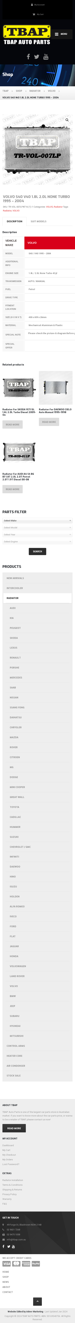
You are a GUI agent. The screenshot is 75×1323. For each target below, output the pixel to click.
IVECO (13, 916)
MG (11, 767)
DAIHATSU (16, 717)
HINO (13, 876)
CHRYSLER (16, 727)
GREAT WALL (17, 797)
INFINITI (14, 856)
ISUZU (13, 886)
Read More (14, 1128)
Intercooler (15, 588)
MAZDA (14, 737)
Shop (5, 1277)
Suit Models (38, 221)
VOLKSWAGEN (18, 966)
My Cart (6, 1150)
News (5, 1282)
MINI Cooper (17, 787)
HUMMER (15, 827)
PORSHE (14, 667)
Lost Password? (10, 1164)
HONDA (14, 956)
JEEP (12, 1006)
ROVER (14, 747)
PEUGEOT (15, 628)
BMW (13, 996)
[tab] (14, 221)
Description (14, 221)
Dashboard (8, 1145)
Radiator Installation (12, 1180)
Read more (12, 424)
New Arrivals (15, 578)
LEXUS (13, 647)
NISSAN (14, 697)
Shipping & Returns (12, 1189)
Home (5, 1272)
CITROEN (15, 757)
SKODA (14, 638)
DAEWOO (15, 866)
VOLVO (49, 206)
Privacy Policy (9, 1194)
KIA (12, 618)
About (6, 1287)
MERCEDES (16, 677)
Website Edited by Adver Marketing (25, 1311)
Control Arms (16, 1045)
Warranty (7, 1199)
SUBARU (14, 1016)
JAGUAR (14, 946)
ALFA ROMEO (17, 906)
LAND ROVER (17, 976)
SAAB (13, 687)
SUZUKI (14, 837)
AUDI (13, 608)
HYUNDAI (15, 1026)
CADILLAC (15, 817)
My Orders (7, 1159)
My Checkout (9, 1155)
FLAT (13, 936)
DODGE (14, 777)
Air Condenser (16, 1065)
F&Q (4, 1203)
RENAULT (15, 657)
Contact (7, 1292)
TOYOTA (14, 807)
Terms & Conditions (12, 1185)
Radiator (58, 206)
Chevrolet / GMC (20, 846)
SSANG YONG (17, 707)
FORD (13, 926)
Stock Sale (14, 1075)
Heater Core (14, 1055)
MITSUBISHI (16, 1036)
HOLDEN (15, 896)
